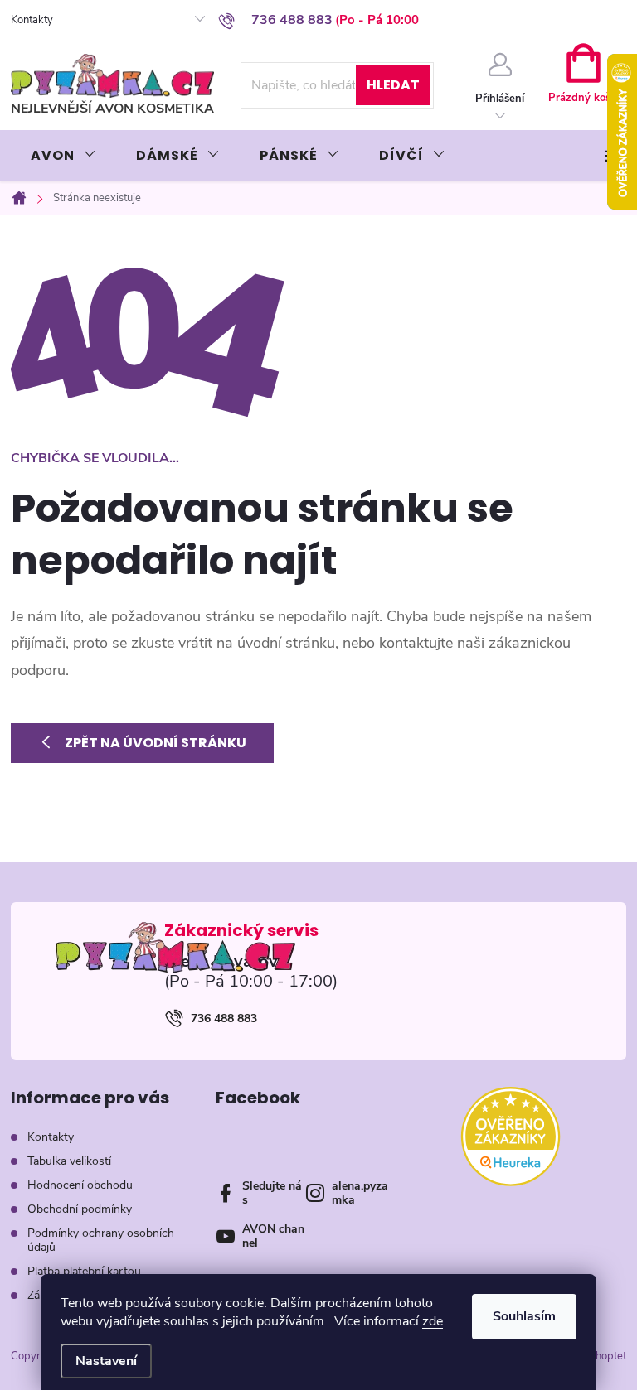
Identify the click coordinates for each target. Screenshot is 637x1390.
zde (432, 1321)
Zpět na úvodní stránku (155, 742)
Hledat (393, 84)
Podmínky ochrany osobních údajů (100, 1240)
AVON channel (273, 1236)
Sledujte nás (272, 1193)
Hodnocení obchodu (80, 1185)
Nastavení (106, 1361)
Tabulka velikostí (69, 1161)
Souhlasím (524, 1316)
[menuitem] (63, 155)
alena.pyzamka (360, 1193)
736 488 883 (224, 1018)
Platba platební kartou (84, 1271)
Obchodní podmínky (79, 1209)
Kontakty (32, 19)
